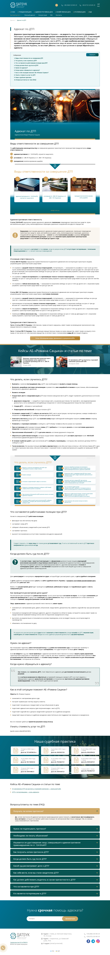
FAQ (51, 15)
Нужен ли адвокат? (21, 68)
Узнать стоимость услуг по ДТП (25, 75)
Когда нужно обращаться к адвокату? (27, 70)
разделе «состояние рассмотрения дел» (81, 581)
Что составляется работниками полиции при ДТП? (31, 63)
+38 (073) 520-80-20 (93, 936)
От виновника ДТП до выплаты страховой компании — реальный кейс (36, 789)
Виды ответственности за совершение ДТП (29, 58)
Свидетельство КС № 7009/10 (18, 942)
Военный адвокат (30, 15)
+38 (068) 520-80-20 (93, 934)
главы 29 (70, 333)
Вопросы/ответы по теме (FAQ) (26, 80)
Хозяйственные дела (63, 12)
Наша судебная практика (23, 77)
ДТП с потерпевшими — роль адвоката (25, 792)
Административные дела (44, 12)
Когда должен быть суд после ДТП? (26, 65)
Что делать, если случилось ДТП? (26, 60)
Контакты (59, 15)
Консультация (43, 15)
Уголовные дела (80, 12)
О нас (13, 12)
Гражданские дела (25, 12)
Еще (90, 12)
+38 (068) (70, 5)
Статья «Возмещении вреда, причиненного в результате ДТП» (55, 338)
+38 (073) (88, 5)
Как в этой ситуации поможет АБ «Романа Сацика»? (32, 72)
